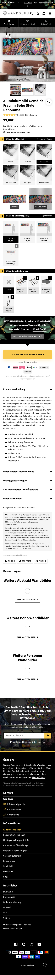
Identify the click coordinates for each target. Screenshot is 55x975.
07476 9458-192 (14, 809)
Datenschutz (9, 897)
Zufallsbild (8, 866)
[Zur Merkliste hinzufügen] (49, 102)
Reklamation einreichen (14, 834)
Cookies (6, 917)
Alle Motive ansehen (27, 600)
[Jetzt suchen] (47, 736)
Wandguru (30, 965)
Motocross (27, 925)
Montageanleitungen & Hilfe (16, 840)
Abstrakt (17, 507)
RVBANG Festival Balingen (12, 929)
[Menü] (50, 13)
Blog (5, 876)
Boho (24, 507)
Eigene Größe (47, 216)
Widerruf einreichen (12, 829)
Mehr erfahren (38, 777)
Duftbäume (8, 871)
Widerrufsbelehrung (12, 902)
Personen (31, 507)
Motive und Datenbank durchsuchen (28, 742)
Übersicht (41, 139)
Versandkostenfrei (25, 126)
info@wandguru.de (16, 804)
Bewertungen (9, 861)
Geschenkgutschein (12, 855)
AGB (5, 912)
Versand (7, 907)
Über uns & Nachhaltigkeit (15, 850)
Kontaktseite (13, 814)
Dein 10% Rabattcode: (26, 336)
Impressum (8, 891)
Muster (49, 139)
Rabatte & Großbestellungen (16, 845)
